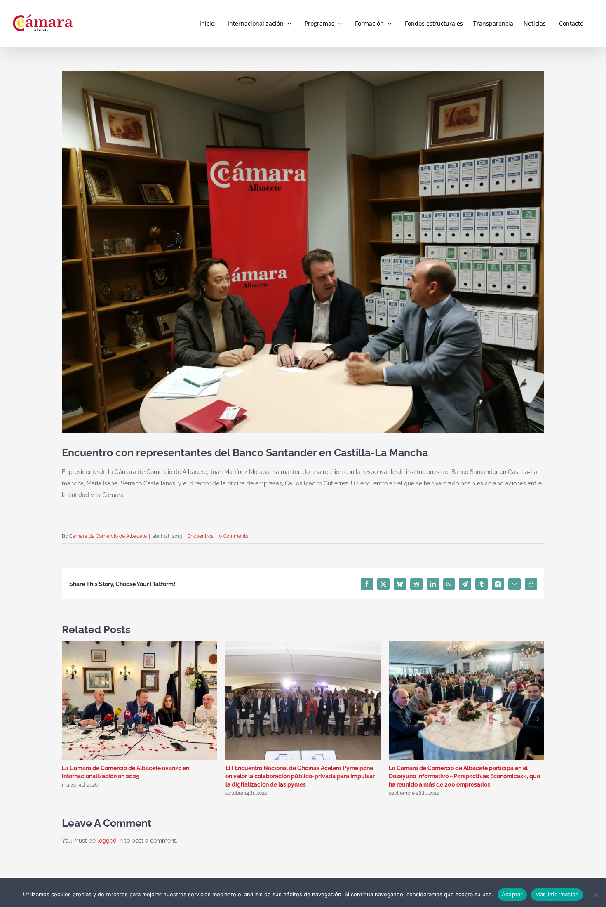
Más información (557, 894)
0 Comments (233, 536)
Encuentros (201, 536)
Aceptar (512, 894)
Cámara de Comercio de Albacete (108, 536)
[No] (596, 895)
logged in (110, 840)
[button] (68, 719)
